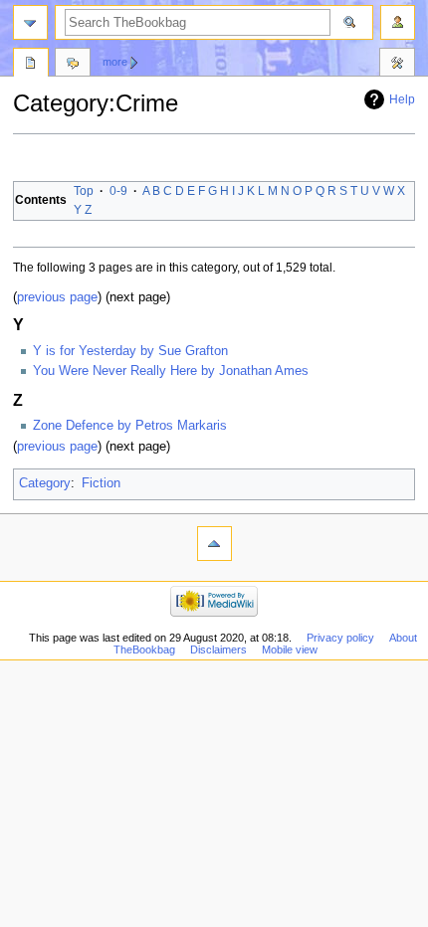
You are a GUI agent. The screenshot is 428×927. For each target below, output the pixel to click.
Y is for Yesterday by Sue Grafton (130, 351)
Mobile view (290, 649)
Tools (397, 65)
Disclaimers (218, 649)
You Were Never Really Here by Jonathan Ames (171, 371)
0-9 (118, 191)
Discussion (73, 65)
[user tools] (397, 22)
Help (402, 99)
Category (45, 483)
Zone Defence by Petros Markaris (130, 426)
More (115, 62)
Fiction (101, 483)
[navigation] (30, 22)
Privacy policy (340, 638)
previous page (57, 297)
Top (84, 191)
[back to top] (214, 543)
